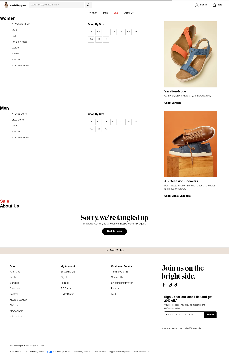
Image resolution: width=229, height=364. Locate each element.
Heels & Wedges (19, 42)
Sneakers (16, 60)
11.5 (91, 129)
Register (65, 283)
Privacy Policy (15, 352)
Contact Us (117, 277)
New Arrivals (16, 311)
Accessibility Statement (82, 352)
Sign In (64, 277)
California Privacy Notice (34, 352)
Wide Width (16, 317)
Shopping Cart (68, 272)
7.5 (113, 32)
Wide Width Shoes (20, 66)
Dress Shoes (18, 120)
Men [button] (105, 13)
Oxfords (15, 126)
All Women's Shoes (21, 24)
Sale (116, 13)
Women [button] (93, 13)
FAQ (113, 294)
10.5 (128, 122)
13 (106, 129)
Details (177, 308)
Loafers (15, 48)
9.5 (91, 39)
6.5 (98, 32)
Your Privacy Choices (61, 352)
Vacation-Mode (175, 91)
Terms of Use (100, 352)
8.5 (128, 32)
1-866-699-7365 (120, 272)
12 (99, 129)
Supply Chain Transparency (120, 352)
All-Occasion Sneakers (181, 181)
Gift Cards (66, 288)
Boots (14, 30)
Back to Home (114, 231)
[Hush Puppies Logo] (15, 5)
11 (106, 39)
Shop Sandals (172, 103)
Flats (14, 36)
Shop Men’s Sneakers (177, 196)
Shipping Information (122, 283)
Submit (210, 315)
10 (99, 39)
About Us (129, 13)
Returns (115, 288)
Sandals (15, 54)
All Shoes (15, 272)
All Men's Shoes (19, 114)
